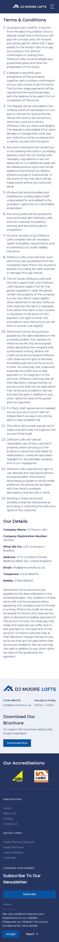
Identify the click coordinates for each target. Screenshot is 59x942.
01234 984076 (29, 574)
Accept (11, 934)
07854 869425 (23, 580)
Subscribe (9, 857)
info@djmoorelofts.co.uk (28, 567)
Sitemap (7, 904)
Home (7, 808)
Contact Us (10, 823)
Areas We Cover (13, 847)
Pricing (7, 818)
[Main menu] (52, 6)
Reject (30, 934)
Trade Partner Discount (18, 842)
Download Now (17, 743)
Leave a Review (13, 852)
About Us (9, 813)
